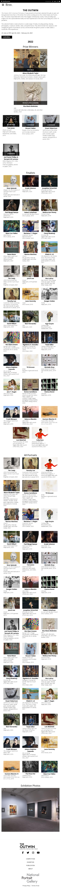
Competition (30, 859)
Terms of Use (35, 886)
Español (6, 37)
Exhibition (30, 862)
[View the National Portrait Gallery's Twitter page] (55, 1)
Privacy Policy (26, 886)
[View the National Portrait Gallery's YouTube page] (59, 1)
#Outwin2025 (48, 1)
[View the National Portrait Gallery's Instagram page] (57, 1)
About (30, 869)
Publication (30, 865)
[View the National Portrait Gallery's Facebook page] (52, 1)
